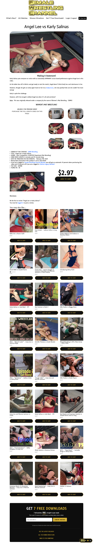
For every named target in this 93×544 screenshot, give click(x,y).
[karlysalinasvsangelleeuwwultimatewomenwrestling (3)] (75, 148)
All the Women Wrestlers (46, 535)
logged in (20, 203)
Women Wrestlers (37, 18)
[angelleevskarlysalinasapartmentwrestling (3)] (75, 133)
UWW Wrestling (33, 152)
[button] (42, 174)
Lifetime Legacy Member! (47, 164)
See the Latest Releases (46, 531)
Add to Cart (21, 240)
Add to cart (66, 179)
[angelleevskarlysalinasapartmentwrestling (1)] (56, 148)
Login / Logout (71, 18)
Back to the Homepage (46, 538)
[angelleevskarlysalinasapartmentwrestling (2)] (56, 133)
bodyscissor (49, 88)
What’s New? (11, 18)
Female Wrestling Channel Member (35, 162)
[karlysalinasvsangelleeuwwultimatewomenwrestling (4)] (56, 118)
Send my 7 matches (60, 520)
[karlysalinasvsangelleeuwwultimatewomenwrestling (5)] (75, 118)
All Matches (23, 18)
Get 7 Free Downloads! (55, 18)
